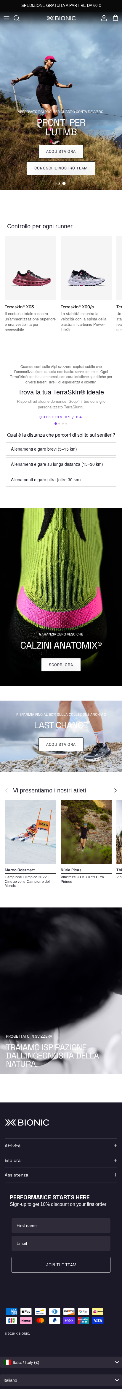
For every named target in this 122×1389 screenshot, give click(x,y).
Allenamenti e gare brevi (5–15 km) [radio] (44, 449)
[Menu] (6, 18)
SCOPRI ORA (61, 664)
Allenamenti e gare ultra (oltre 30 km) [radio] (46, 479)
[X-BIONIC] (61, 18)
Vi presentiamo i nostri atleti (49, 790)
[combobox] (61, 1362)
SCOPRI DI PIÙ (61, 168)
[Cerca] (19, 18)
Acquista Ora (61, 744)
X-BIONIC (22, 1333)
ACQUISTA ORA (89, 5)
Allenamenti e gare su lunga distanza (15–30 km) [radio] (57, 464)
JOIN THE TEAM (61, 1264)
